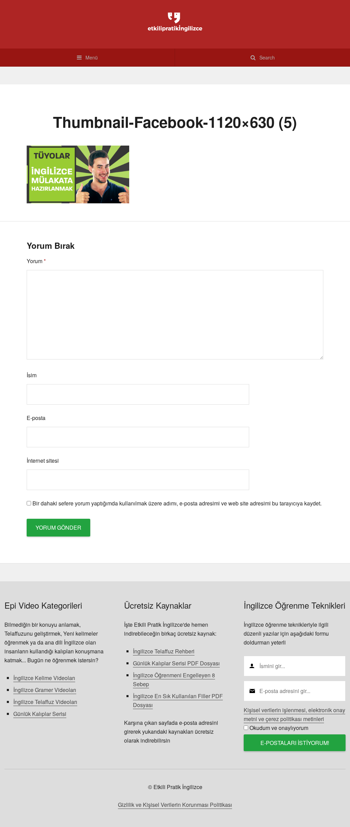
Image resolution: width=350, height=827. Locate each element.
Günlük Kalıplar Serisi (39, 714)
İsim (32, 375)
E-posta (36, 418)
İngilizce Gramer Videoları (44, 690)
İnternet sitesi (43, 460)
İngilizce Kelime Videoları (44, 678)
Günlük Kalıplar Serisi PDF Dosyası (176, 663)
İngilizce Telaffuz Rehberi (163, 651)
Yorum (36, 261)
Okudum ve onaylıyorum (279, 728)
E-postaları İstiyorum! (294, 743)
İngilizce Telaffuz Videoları (45, 702)
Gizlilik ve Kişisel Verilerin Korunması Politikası (175, 805)
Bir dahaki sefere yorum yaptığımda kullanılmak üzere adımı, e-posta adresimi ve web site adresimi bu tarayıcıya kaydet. (177, 503)
